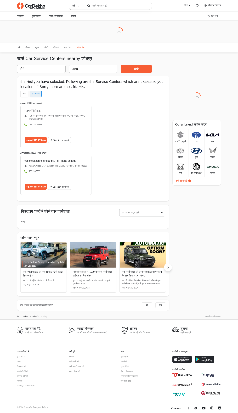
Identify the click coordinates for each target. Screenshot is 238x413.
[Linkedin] (219, 408)
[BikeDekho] (182, 375)
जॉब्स (19, 361)
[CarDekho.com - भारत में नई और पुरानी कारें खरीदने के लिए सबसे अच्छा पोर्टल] (31, 5)
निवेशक (19, 381)
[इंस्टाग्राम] (211, 408)
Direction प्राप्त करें (61, 140)
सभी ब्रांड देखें (181, 181)
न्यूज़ (37, 47)
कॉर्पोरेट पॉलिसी (22, 376)
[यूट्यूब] (203, 408)
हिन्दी (186, 5)
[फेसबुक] (189, 408)
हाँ (147, 305)
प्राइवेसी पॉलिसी (22, 371)
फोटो (46, 47)
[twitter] (195, 408)
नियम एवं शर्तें (21, 366)
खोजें (136, 69)
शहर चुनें (214, 16)
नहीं (160, 305)
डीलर (27, 47)
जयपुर (23, 221)
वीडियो (56, 47)
